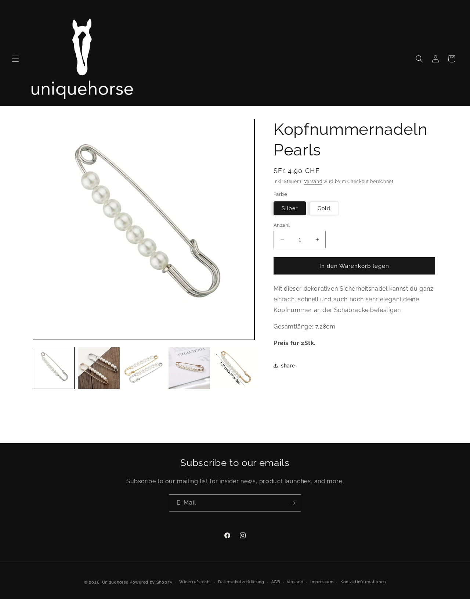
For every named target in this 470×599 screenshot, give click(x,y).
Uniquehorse (116, 582)
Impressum (321, 582)
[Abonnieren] (293, 503)
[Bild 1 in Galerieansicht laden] (54, 368)
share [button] (288, 366)
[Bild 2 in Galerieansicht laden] (99, 368)
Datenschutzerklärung (241, 582)
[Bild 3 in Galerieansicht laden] (144, 368)
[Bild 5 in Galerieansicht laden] (234, 368)
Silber (290, 208)
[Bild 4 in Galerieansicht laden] (189, 368)
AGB (275, 582)
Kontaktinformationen (363, 582)
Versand (313, 181)
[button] (15, 59)
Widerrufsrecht (195, 582)
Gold (324, 208)
